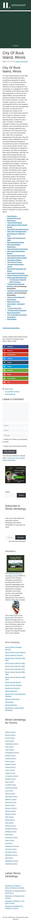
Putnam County (10, 826)
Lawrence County (11, 788)
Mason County (10, 805)
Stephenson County (12, 846)
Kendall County (10, 779)
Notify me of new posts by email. (15, 446)
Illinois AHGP (9, 617)
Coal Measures (10, 394)
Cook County (9, 750)
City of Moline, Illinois (12, 391)
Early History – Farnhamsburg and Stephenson (14, 218)
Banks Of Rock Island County (17, 275)
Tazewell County (11, 849)
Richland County (10, 831)
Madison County (10, 799)
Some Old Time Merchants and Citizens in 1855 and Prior (16, 234)
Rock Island (9, 389)
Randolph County (11, 829)
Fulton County (10, 761)
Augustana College (14, 260)
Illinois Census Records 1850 (15, 663)
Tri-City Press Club (14, 308)
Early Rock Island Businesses (17, 229)
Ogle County (9, 817)
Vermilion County (11, 852)
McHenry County (11, 808)
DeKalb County (10, 755)
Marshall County (10, 802)
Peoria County (10, 820)
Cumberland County (12, 752)
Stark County (9, 840)
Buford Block (12, 319)
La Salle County (10, 785)
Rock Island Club (13, 302)
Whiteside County (11, 855)
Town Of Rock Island (14, 223)
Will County (9, 858)
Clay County (9, 747)
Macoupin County (11, 796)
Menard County (10, 811)
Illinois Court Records (12, 688)
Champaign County (11, 744)
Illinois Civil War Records (13, 685)
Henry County (10, 770)
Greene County (10, 767)
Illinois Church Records (13, 682)
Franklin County (10, 758)
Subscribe (20, 537)
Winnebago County (11, 861)
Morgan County (10, 814)
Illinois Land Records (12, 699)
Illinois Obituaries (11, 705)
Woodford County (11, 864)
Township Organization (11, 328)
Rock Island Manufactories (17, 277)
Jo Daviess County (11, 776)
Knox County (9, 782)
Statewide (8, 843)
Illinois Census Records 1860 (15, 666)
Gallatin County (10, 764)
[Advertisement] (15, 26)
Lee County (9, 790)
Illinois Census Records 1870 (15, 669)
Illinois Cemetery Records (14, 655)
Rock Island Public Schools (17, 258)
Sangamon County (11, 837)
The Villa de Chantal (14, 262)
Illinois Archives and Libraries (15, 652)
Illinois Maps (9, 702)
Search (7, 492)
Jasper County (10, 773)
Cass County (9, 741)
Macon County (10, 793)
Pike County (9, 823)
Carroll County (10, 738)
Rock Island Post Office (15, 242)
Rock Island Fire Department (17, 249)
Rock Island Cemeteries (15, 273)
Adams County (10, 732)
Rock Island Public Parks (16, 256)
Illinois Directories (11, 691)
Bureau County (10, 735)
